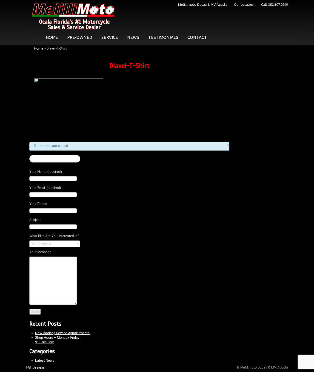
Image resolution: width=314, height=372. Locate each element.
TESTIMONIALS (163, 37)
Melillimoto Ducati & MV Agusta (202, 4)
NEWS (133, 37)
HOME (52, 37)
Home (38, 48)
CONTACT (197, 37)
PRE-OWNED (79, 37)
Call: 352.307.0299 (274, 4)
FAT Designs (35, 367)
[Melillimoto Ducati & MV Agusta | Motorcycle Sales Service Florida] (71, 10)
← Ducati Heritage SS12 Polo (55, 159)
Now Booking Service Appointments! (62, 333)
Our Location (244, 4)
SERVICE (109, 37)
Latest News (44, 360)
